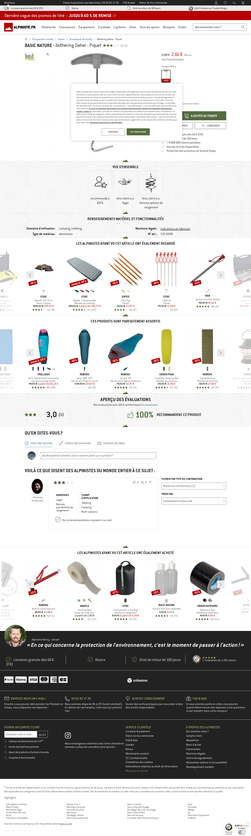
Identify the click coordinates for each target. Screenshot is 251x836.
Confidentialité (138, 758)
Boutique (9, 2)
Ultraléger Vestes (75, 815)
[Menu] (248, 824)
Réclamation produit (137, 753)
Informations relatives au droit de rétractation (152, 766)
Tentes (61, 39)
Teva (190, 804)
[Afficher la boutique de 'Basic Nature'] (30, 56)
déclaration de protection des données (106, 122)
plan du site (66, 823)
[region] (126, 112)
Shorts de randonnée (77, 817)
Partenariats (193, 749)
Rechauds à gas (14, 809)
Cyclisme (120, 27)
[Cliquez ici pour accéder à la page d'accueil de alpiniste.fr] (21, 27)
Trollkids (192, 817)
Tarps (8, 815)
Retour (129, 749)
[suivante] (221, 275)
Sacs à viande (134, 804)
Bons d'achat (193, 744)
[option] (100, 190)
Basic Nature (38, 45)
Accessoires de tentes (80, 39)
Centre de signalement (199, 758)
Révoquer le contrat (137, 771)
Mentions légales (196, 753)
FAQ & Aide (132, 740)
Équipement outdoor (42, 39)
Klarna (75, 8)
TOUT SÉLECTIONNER (138, 132)
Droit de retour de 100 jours (147, 8)
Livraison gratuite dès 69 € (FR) (27, 8)
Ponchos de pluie (75, 809)
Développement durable (200, 767)
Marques (169, 27)
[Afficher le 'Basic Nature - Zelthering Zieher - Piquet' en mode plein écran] (47, 54)
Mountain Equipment (198, 815)
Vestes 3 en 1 (73, 804)
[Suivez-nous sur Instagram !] (70, 736)
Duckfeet (192, 806)
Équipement (86, 27)
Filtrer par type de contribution (182, 479)
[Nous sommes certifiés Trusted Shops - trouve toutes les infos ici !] (197, 659)
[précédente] (30, 275)
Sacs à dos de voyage (138, 806)
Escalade (104, 27)
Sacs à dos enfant (136, 812)
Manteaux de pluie (76, 806)
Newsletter (192, 740)
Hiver (132, 27)
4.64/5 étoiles (210, 8)
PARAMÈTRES (113, 132)
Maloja (191, 809)
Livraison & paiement (138, 731)
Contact (130, 744)
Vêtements (48, 27)
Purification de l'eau (16, 812)
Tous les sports (149, 27)
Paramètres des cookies (139, 762)
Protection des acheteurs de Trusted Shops (191, 151)
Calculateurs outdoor (16, 804)
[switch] (241, 832)
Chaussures (67, 27)
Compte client (194, 736)
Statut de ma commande (140, 736)
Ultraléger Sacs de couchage (141, 809)
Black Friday (12, 806)
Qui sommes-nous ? (197, 731)
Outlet (182, 27)
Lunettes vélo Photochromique (143, 817)
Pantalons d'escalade (17, 817)
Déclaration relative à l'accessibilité (206, 762)
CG (127, 758)
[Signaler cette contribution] (150, 482)
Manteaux (71, 812)
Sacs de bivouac (135, 815)
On (189, 812)
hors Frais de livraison (173, 59)
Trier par (167, 494)
